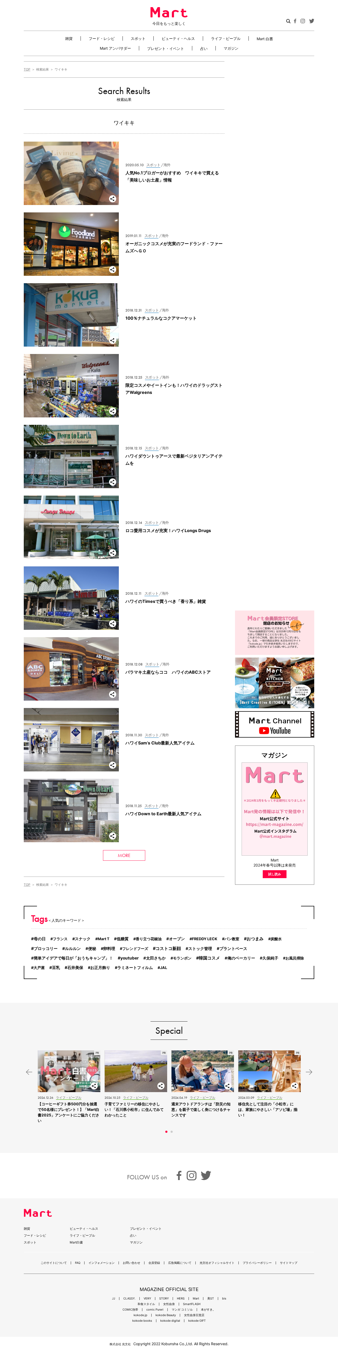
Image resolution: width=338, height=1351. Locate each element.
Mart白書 (76, 1242)
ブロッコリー (46, 948)
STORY (164, 1298)
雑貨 (69, 38)
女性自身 (169, 1304)
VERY (147, 1298)
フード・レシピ (102, 38)
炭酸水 (276, 939)
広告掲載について (179, 1262)
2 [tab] (171, 1131)
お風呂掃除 (294, 958)
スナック (83, 939)
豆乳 (56, 967)
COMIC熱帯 (130, 1309)
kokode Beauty (166, 1315)
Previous (29, 1072)
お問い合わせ (131, 1262)
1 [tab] (166, 1131)
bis (224, 1298)
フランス (60, 939)
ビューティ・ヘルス (178, 38)
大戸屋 (39, 967)
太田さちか (156, 958)
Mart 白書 (265, 38)
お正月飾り (100, 967)
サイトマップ (288, 1262)
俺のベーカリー (241, 958)
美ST (210, 1298)
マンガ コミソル (182, 1309)
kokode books (142, 1320)
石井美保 (75, 967)
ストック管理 (200, 948)
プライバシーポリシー (257, 1262)
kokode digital (170, 1320)
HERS (181, 1298)
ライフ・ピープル (226, 38)
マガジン (231, 48)
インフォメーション (101, 1262)
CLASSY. (129, 1298)
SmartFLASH (191, 1304)
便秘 (92, 948)
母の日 (40, 938)
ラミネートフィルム (135, 967)
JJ (113, 1298)
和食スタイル (146, 1304)
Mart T (103, 939)
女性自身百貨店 (194, 1315)
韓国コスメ (209, 958)
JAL (163, 967)
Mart (196, 1298)
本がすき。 (208, 1309)
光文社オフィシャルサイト (217, 1262)
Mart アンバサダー (115, 48)
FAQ (77, 1262)
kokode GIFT (197, 1320)
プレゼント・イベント (165, 48)
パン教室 (231, 939)
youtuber (129, 958)
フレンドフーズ (135, 948)
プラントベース (233, 948)
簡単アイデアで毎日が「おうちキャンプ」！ (73, 958)
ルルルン (73, 948)
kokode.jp (140, 1315)
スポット (138, 38)
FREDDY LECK (204, 939)
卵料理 (109, 948)
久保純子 (270, 958)
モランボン (182, 958)
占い (204, 48)
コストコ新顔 (168, 948)
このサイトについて (54, 1262)
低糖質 (123, 939)
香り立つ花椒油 (149, 939)
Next (309, 1072)
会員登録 (154, 1262)
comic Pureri (154, 1309)
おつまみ (255, 938)
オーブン (177, 939)
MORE (124, 855)
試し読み (274, 874)
